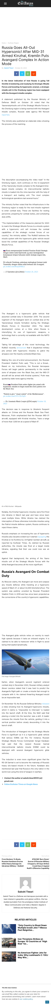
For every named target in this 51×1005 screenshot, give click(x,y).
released (45, 704)
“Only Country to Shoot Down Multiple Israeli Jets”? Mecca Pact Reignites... (32, 927)
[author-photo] (25, 888)
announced (21, 348)
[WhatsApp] (27, 73)
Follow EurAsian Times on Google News (21, 784)
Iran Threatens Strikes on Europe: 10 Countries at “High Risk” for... (32, 941)
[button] (5, 3)
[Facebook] (16, 73)
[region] (25, 26)
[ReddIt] (33, 73)
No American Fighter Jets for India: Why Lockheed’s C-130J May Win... (33, 955)
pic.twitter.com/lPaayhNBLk (14, 267)
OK (47, 1002)
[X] (22, 73)
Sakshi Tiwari (8, 68)
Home (4, 43)
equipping (42, 537)
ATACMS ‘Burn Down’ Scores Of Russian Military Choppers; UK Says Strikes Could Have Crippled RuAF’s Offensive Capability (38, 863)
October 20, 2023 (31, 272)
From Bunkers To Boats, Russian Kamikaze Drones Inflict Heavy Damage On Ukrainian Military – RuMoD (13, 862)
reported (5, 115)
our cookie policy (26, 999)
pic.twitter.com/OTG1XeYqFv (14, 396)
